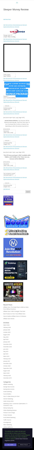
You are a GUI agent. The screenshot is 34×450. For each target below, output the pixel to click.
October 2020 (6, 366)
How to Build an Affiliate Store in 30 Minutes (14, 316)
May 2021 (5, 351)
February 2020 (7, 375)
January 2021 (6, 361)
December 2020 (7, 363)
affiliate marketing (8, 384)
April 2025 (5, 339)
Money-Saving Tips (8, 408)
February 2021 (7, 358)
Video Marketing (7, 424)
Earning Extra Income (8, 389)
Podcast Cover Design (9, 412)
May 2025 (5, 337)
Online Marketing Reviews (10, 410)
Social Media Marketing (9, 417)
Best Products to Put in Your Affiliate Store (14, 314)
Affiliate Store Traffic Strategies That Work (14, 311)
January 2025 (6, 342)
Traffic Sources (7, 420)
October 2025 (6, 332)
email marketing (7, 391)
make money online (8, 401)
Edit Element (6, 25)
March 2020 (6, 373)
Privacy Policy (24, 444)
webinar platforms (8, 427)
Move (8, 27)
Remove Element (14, 27)
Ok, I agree (10, 444)
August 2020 (6, 370)
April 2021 (5, 354)
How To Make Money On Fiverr (11, 396)
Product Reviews (7, 415)
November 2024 (7, 346)
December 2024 (7, 344)
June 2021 (5, 349)
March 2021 (6, 356)
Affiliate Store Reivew (8, 318)
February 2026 (7, 327)
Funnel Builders (7, 394)
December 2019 (7, 378)
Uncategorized (7, 422)
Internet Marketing (8, 399)
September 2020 (7, 368)
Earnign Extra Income (8, 387)
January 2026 (6, 330)
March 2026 (6, 325)
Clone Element (13, 25)
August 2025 (6, 334)
